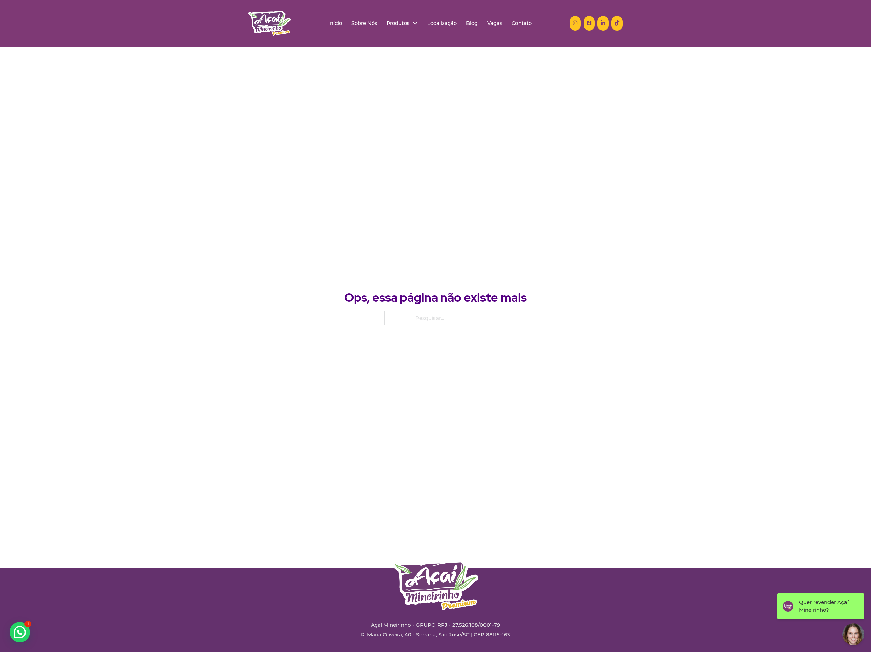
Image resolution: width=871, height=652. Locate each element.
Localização (442, 23)
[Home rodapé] (435, 580)
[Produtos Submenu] (415, 23)
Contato (522, 23)
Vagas (494, 23)
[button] (20, 632)
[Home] (269, 23)
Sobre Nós (364, 23)
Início (335, 23)
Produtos (398, 23)
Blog (472, 23)
